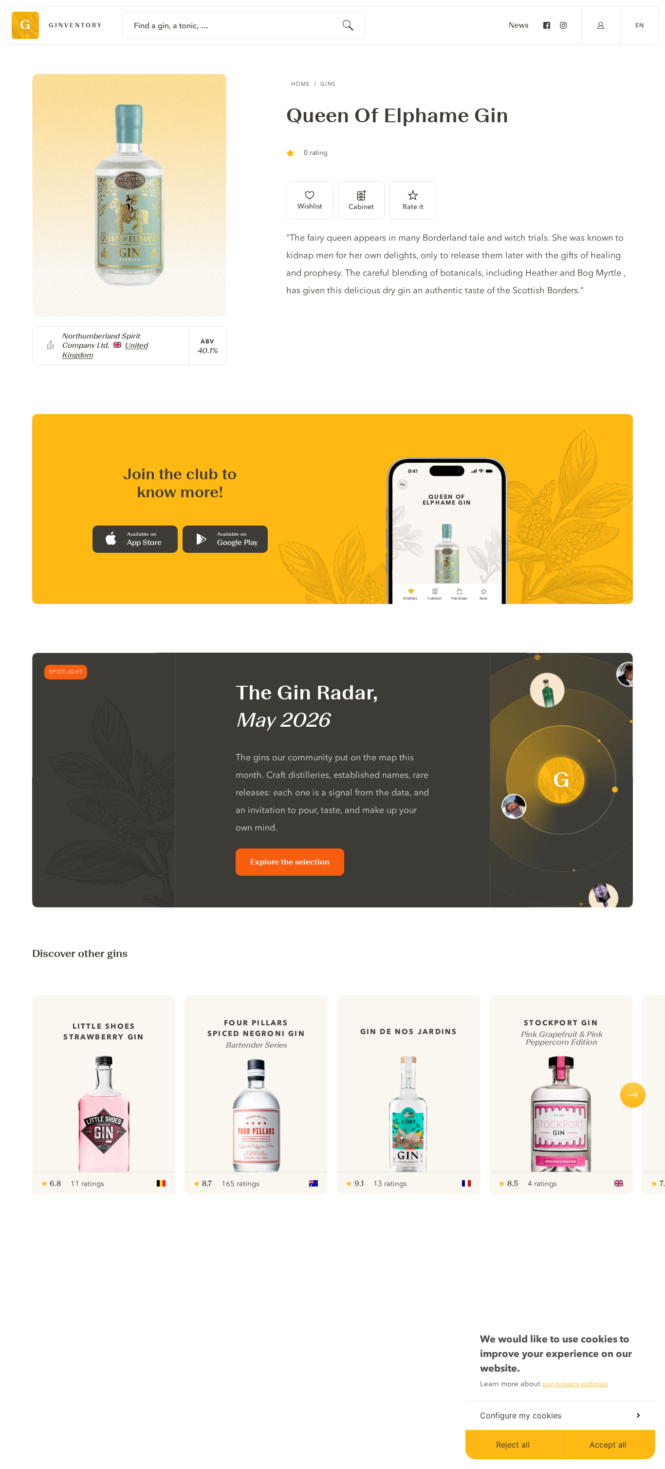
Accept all (608, 1445)
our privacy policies (575, 1383)
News (519, 25)
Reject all (513, 1445)
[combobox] (243, 25)
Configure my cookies (520, 1415)
